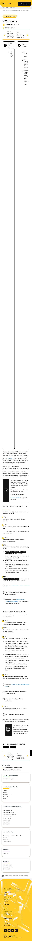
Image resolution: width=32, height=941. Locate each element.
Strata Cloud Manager (8, 779)
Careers (6, 909)
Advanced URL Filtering (8, 812)
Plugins (4, 798)
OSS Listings (7, 899)
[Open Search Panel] (10, 4)
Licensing (26, 875)
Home (4, 10)
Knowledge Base (8, 914)
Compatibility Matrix (7, 867)
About (5, 908)
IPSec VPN (5, 837)
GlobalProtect (6, 853)
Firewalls (5, 790)
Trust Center (7, 923)
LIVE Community (8, 913)
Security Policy (6, 839)
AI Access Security (7, 818)
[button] (31, 753)
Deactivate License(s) (24, 10)
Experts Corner (6, 869)
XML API (10, 458)
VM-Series (8, 10)
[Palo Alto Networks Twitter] (12, 931)
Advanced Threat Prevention (9, 814)
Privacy (5, 921)
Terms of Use (7, 925)
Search (5, 894)
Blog (5, 896)
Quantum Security (7, 841)
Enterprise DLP (6, 822)
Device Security (6, 820)
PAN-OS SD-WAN (7, 794)
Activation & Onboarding (18, 875)
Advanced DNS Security (8, 816)
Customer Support (8, 911)
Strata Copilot (24, 4)
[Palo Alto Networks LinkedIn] (9, 931)
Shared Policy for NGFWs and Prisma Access (13, 835)
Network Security (8, 875)
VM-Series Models (15, 10)
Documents (6, 926)
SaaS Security (6, 824)
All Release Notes (7, 865)
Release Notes (7, 892)
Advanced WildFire (7, 810)
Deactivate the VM (7, 12)
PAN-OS (5, 792)
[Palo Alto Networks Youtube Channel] (16, 931)
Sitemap (6, 901)
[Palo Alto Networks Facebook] (5, 931)
